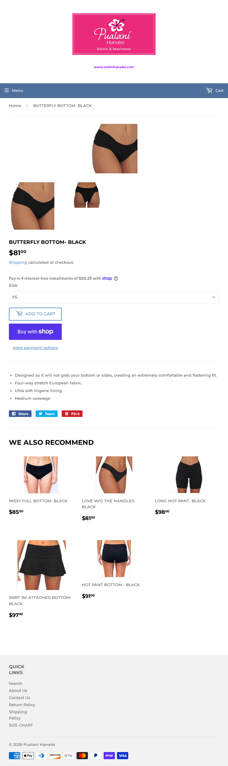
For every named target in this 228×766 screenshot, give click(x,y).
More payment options (35, 347)
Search (15, 683)
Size (13, 285)
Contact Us (19, 697)
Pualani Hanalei (39, 744)
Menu (17, 90)
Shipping (18, 262)
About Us (18, 690)
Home (15, 105)
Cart (219, 90)
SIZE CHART (21, 725)
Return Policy (22, 704)
